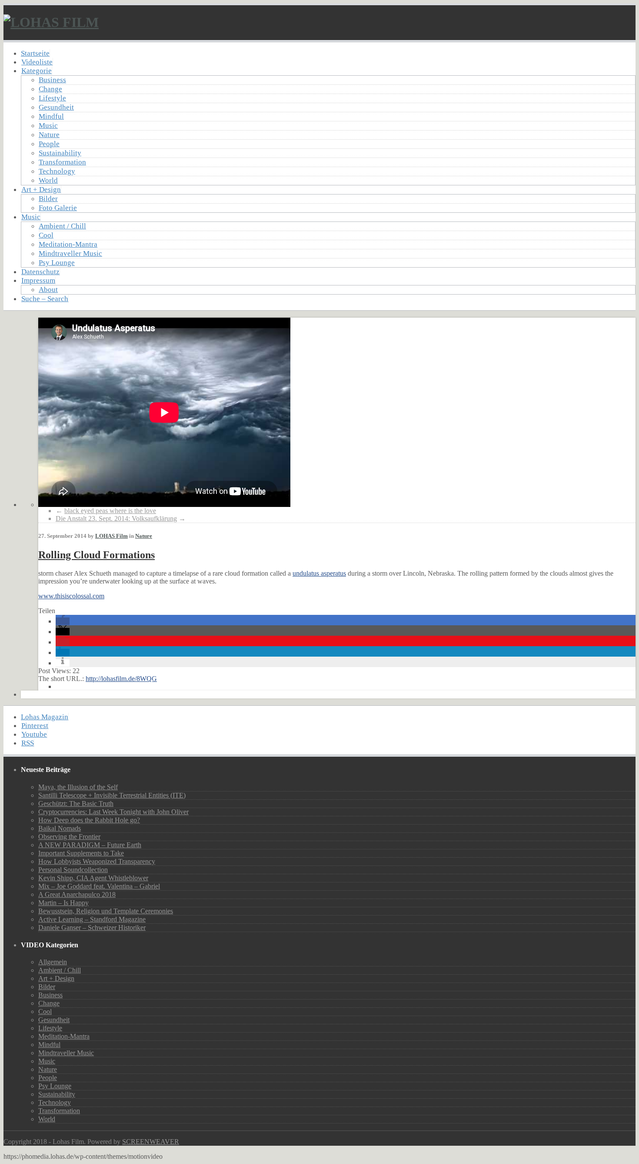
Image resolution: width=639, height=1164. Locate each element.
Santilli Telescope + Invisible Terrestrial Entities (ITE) (112, 795)
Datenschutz (40, 272)
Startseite (35, 53)
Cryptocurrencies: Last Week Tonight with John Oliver (113, 811)
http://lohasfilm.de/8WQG (121, 678)
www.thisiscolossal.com (71, 596)
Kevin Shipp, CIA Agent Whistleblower (93, 878)
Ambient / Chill (62, 226)
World (48, 180)
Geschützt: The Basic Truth (75, 803)
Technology (57, 171)
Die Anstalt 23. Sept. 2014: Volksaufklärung (116, 518)
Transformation (62, 162)
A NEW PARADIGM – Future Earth (89, 845)
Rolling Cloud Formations (96, 554)
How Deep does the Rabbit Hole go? (89, 820)
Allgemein (52, 962)
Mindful (51, 116)
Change (50, 89)
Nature (49, 135)
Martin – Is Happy (63, 902)
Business (52, 80)
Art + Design (41, 189)
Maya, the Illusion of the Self (78, 787)
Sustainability (60, 153)
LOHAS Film (111, 536)
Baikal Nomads (59, 828)
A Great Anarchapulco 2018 (77, 894)
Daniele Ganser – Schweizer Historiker (92, 927)
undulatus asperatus (319, 573)
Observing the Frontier (69, 836)
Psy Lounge (57, 262)
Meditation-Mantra (68, 244)
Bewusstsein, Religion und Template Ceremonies (105, 911)
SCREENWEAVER (150, 1141)
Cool (46, 235)
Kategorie (36, 71)
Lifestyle (52, 98)
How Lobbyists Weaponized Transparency (96, 861)
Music (48, 125)
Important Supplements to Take (81, 853)
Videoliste (37, 62)
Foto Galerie (58, 208)
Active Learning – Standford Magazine (92, 919)
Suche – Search (44, 299)
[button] (63, 621)
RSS (27, 743)
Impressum (38, 280)
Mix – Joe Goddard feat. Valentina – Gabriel (99, 886)
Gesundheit (56, 107)
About (48, 289)
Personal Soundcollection (73, 869)
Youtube (34, 734)
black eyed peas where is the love (110, 510)
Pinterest (34, 725)
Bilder (48, 199)
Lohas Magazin (44, 717)
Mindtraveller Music (70, 253)
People (49, 144)
